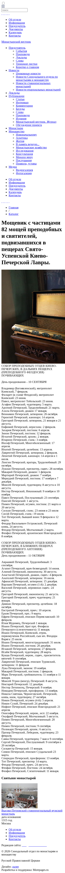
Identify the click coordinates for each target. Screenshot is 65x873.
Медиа (13, 166)
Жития (20, 141)
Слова (19, 60)
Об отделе (15, 19)
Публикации (16, 96)
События (21, 51)
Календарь (15, 32)
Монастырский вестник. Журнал (36, 121)
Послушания (24, 160)
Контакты (15, 35)
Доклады (21, 57)
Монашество (16, 131)
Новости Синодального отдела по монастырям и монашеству (37, 78)
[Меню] (3, 6)
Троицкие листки (26, 63)
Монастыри (16, 128)
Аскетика (22, 137)
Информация (17, 22)
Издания (21, 118)
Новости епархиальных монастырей (38, 89)
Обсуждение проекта (29, 125)
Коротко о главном (27, 67)
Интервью (22, 102)
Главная (13, 207)
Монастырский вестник (16, 41)
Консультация (24, 153)
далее (15, 866)
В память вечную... (27, 144)
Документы (16, 29)
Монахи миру (24, 157)
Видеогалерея (24, 170)
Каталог (14, 213)
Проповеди (23, 54)
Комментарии (24, 105)
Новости (14, 70)
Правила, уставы (26, 163)
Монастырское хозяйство (31, 147)
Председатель (17, 26)
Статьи (20, 99)
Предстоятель (17, 47)
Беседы (20, 108)
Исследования (24, 150)
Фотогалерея (24, 173)
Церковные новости (28, 73)
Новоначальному (26, 134)
